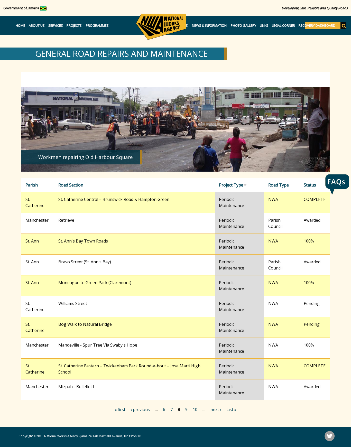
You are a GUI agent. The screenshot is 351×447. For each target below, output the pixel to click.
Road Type (278, 185)
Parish (31, 185)
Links (264, 25)
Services (55, 25)
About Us (37, 25)
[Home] (161, 26)
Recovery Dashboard (317, 25)
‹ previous (140, 409)
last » (231, 409)
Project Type (231, 185)
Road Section (70, 185)
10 (195, 409)
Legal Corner (283, 25)
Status (310, 185)
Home (20, 25)
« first (120, 409)
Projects (74, 25)
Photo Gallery (243, 25)
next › (215, 409)
